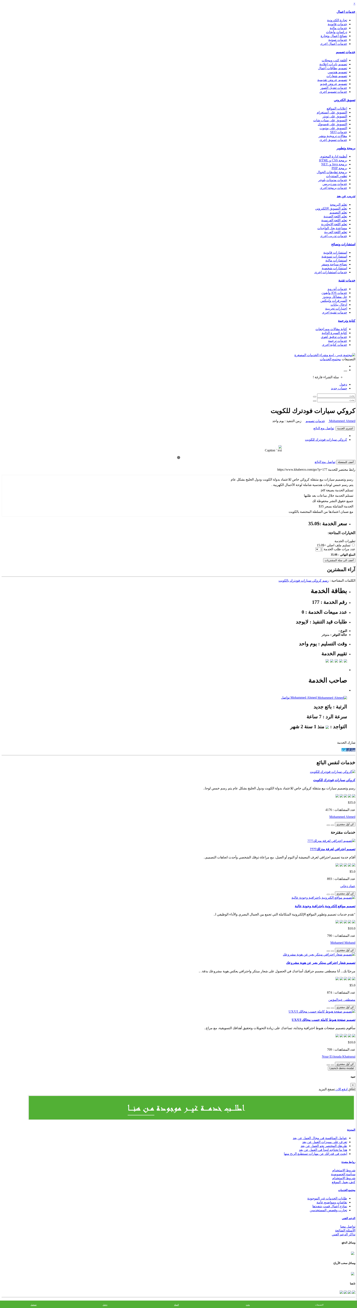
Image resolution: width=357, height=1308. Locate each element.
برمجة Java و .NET (334, 164)
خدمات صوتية (337, 40)
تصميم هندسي (337, 72)
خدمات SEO (338, 132)
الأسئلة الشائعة (345, 1230)
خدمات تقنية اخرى (334, 312)
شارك (350, 750)
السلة (176, 1305)
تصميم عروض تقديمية (332, 80)
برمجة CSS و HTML (333, 160)
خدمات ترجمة (337, 341)
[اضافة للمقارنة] (328, 825)
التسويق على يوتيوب (333, 128)
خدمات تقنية (346, 280)
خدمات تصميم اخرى (333, 91)
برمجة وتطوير (346, 148)
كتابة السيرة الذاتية (334, 333)
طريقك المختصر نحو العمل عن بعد (324, 1146)
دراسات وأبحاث (336, 32)
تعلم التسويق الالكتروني (331, 208)
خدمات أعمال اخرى (333, 43)
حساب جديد (339, 388)
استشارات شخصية (334, 268)
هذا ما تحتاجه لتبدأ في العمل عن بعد (323, 1150)
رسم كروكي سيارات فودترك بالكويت (303, 580)
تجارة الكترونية (337, 20)
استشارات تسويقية (334, 256)
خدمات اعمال (346, 11)
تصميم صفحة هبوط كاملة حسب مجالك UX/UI (323, 1020)
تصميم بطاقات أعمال (332, 68)
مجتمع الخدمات (346, 1190)
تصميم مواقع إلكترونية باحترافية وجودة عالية (325, 906)
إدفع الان (341, 1089)
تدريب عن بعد (346, 196)
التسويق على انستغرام (332, 112)
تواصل (285, 697)
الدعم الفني (348, 1218)
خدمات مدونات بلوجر (332, 180)
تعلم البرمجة (338, 204)
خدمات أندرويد (337, 289)
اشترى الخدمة (345, 428)
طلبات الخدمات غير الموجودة (327, 1198)
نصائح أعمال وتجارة (334, 36)
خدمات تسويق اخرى (333, 140)
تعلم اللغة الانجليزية (334, 224)
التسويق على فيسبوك (332, 124)
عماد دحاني (347, 886)
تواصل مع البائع (323, 428)
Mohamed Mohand (342, 942)
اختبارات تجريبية (336, 308)
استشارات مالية (336, 260)
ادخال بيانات (339, 304)
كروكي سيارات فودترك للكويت (326, 439)
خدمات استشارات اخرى (330, 272)
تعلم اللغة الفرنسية (334, 220)
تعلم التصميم (338, 212)
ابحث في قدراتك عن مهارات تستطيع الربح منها (315, 1153)
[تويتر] (349, 1291)
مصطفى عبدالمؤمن (341, 999)
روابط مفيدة (348, 1162)
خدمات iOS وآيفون (334, 293)
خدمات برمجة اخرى (333, 188)
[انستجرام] (341, 1291)
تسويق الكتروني (344, 100)
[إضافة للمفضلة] (332, 825)
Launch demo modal (342, 1068)
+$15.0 (321, 545)
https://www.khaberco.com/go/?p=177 (302, 469)
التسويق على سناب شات (330, 120)
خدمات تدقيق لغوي (334, 337)
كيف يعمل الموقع (343, 1182)
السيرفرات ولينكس (333, 300)
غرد (344, 750)
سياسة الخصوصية (343, 1174)
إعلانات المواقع (337, 108)
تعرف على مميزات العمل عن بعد (324, 1142)
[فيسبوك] (353, 1291)
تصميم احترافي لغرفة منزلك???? (332, 849)
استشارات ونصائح (343, 244)
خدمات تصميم (345, 52)
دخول (343, 384)
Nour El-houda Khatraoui (338, 1056)
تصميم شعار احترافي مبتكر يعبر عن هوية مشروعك (320, 962)
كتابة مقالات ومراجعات (331, 329)
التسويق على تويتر (334, 116)
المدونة (351, 1129)
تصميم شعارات (336, 76)
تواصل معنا (347, 1226)
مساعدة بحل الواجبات (332, 228)
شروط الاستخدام (343, 1170)
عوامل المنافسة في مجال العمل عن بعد (320, 1138)
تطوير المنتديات (336, 176)
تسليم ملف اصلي (338, 545)
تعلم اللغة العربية (335, 232)
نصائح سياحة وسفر (334, 264)
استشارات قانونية (335, 252)
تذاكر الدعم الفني (343, 1234)
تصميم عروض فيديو (333, 84)
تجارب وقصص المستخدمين (328, 1210)
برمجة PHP (339, 168)
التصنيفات (319, 1305)
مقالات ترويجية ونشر (333, 136)
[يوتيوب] (345, 1291)
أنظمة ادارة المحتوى (333, 156)
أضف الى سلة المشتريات (339, 560)
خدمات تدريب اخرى (333, 236)
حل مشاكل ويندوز (334, 296)
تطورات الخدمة (344, 541)
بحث (248, 1305)
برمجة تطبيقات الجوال (332, 172)
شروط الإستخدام (343, 1178)
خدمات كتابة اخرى (334, 344)
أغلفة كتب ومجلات (334, 60)
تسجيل (34, 1305)
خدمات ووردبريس (334, 184)
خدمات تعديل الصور (333, 88)
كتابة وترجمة (346, 320)
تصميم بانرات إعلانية (333, 64)
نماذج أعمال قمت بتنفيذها (329, 1206)
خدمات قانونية (337, 24)
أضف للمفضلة (346, 462)
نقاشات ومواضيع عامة (332, 1202)
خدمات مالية (338, 28)
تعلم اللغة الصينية (335, 216)
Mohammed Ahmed (341, 421)
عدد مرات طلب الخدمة (339, 549)
